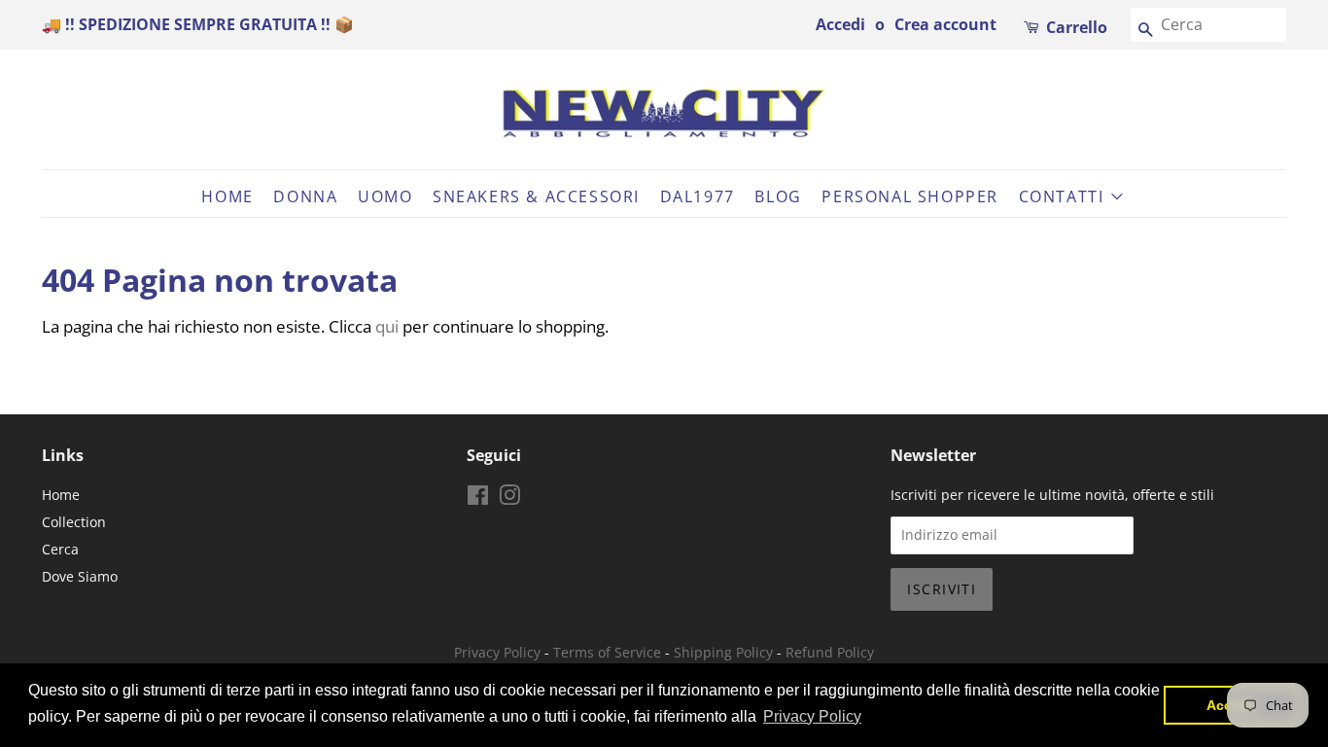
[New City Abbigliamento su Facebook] (478, 498)
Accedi (840, 24)
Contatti (1064, 196)
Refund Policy (830, 652)
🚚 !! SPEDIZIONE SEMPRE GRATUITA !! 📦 (198, 24)
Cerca (60, 549)
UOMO (385, 196)
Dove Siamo (80, 576)
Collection (74, 522)
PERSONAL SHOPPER (909, 196)
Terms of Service (607, 652)
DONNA (305, 196)
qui (387, 326)
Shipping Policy (723, 652)
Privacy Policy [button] (812, 716)
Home (227, 196)
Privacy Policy (497, 652)
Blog (777, 196)
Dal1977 (697, 196)
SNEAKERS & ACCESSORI (536, 196)
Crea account (945, 24)
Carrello (1076, 27)
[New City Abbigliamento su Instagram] (509, 498)
